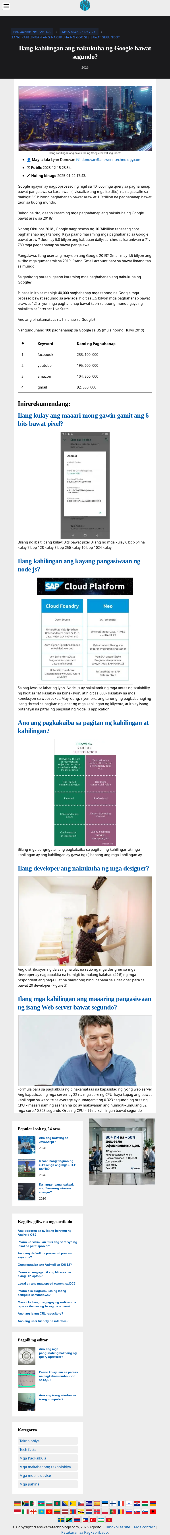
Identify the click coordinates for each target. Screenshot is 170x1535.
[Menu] (6, 6)
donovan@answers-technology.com (111, 159)
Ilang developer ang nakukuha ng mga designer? (83, 868)
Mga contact (144, 1527)
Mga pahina (29, 1484)
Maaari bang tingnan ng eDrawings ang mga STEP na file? (57, 1164)
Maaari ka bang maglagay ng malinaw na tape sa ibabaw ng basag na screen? (47, 1304)
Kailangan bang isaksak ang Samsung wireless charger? (56, 1188)
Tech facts (27, 1449)
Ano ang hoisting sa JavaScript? (53, 1140)
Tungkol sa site (117, 1527)
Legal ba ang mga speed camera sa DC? (46, 1283)
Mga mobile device (35, 1475)
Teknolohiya (29, 1440)
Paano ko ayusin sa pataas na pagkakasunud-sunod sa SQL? (58, 1376)
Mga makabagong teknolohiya (45, 1466)
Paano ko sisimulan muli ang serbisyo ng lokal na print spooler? (47, 1244)
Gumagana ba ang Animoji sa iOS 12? (45, 1264)
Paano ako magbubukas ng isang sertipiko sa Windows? (42, 1293)
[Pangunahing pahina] (85, 4)
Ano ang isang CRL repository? (40, 1313)
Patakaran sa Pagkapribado (84, 1532)
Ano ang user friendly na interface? (43, 1321)
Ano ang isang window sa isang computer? (57, 1397)
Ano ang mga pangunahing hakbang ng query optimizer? (58, 1352)
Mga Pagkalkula (32, 1458)
